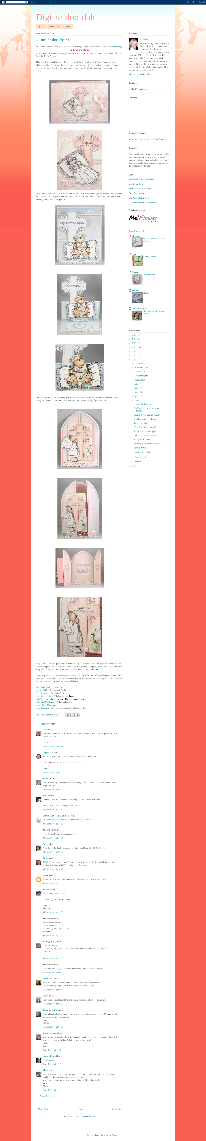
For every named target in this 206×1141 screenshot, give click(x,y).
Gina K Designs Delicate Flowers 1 (153, 239)
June (137, 388)
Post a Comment (47, 1096)
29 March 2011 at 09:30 (53, 772)
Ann (45, 843)
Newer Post (43, 1109)
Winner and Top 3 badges (59, 27)
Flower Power (140, 447)
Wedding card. (149, 274)
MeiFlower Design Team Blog (141, 179)
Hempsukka (48, 1055)
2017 (134, 334)
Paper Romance (42, 707)
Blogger (115, 1135)
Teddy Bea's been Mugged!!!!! (147, 431)
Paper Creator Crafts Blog (140, 188)
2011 (134, 359)
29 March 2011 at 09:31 (53, 789)
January (138, 461)
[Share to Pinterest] (78, 715)
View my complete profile (140, 73)
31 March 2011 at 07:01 (53, 1026)
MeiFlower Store (136, 183)
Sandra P (47, 889)
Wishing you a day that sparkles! (148, 443)
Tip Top (46, 795)
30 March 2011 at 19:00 (53, 912)
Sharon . (136, 272)
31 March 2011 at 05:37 (53, 1003)
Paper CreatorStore (137, 193)
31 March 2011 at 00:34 (53, 989)
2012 (134, 355)
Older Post (116, 1109)
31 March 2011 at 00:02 (53, 972)
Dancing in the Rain (142, 451)
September (139, 375)
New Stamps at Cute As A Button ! (154, 312)
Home (41, 27)
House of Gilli (42, 690)
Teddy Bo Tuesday (142, 439)
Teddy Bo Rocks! (141, 422)
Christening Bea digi (46, 193)
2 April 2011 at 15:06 (52, 1049)
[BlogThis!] (69, 715)
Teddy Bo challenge (113, 46)
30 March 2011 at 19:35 (53, 958)
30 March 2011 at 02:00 (53, 851)
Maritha (135, 290)
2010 (134, 466)
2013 (134, 351)
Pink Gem (40, 698)
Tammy (46, 778)
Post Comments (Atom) (85, 1116)
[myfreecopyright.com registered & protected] (149, 139)
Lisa (44, 729)
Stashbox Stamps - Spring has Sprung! (146, 409)
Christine (136, 235)
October (138, 371)
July (137, 383)
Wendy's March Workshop (145, 418)
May (137, 392)
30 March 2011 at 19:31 (53, 935)
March (138, 400)
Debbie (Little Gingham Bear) (56, 815)
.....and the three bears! (144, 403)
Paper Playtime (42, 693)
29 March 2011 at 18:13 (53, 823)
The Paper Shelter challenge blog (143, 202)
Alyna (45, 1070)
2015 (134, 343)
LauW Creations (139, 308)
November (139, 367)
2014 (134, 347)
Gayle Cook (48, 752)
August (138, 379)
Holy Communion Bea (45, 663)
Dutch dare (40, 704)
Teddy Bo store (50, 56)
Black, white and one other (145, 435)
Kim (134, 254)
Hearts (146, 292)
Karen (45, 875)
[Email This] (66, 715)
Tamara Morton (50, 1009)
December (139, 363)
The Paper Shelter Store (139, 197)
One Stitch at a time (44, 695)
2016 (134, 339)
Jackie (45, 858)
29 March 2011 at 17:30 (53, 809)
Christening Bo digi (44, 397)
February (139, 457)
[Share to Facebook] (75, 715)
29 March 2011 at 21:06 (53, 837)
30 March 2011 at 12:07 (53, 883)
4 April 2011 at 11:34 (52, 1089)
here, (93, 193)
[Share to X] (72, 715)
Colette (146, 39)
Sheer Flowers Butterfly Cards (147, 414)
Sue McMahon (49, 1033)
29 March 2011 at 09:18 (53, 746)
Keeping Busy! (149, 256)
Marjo (45, 995)
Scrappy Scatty (50, 941)
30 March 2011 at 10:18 (53, 869)
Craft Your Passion (44, 687)
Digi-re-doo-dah (65, 17)
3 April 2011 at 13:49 (52, 1063)
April (137, 396)
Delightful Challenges (45, 701)
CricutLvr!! (48, 978)
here (107, 193)
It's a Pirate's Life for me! (145, 427)
